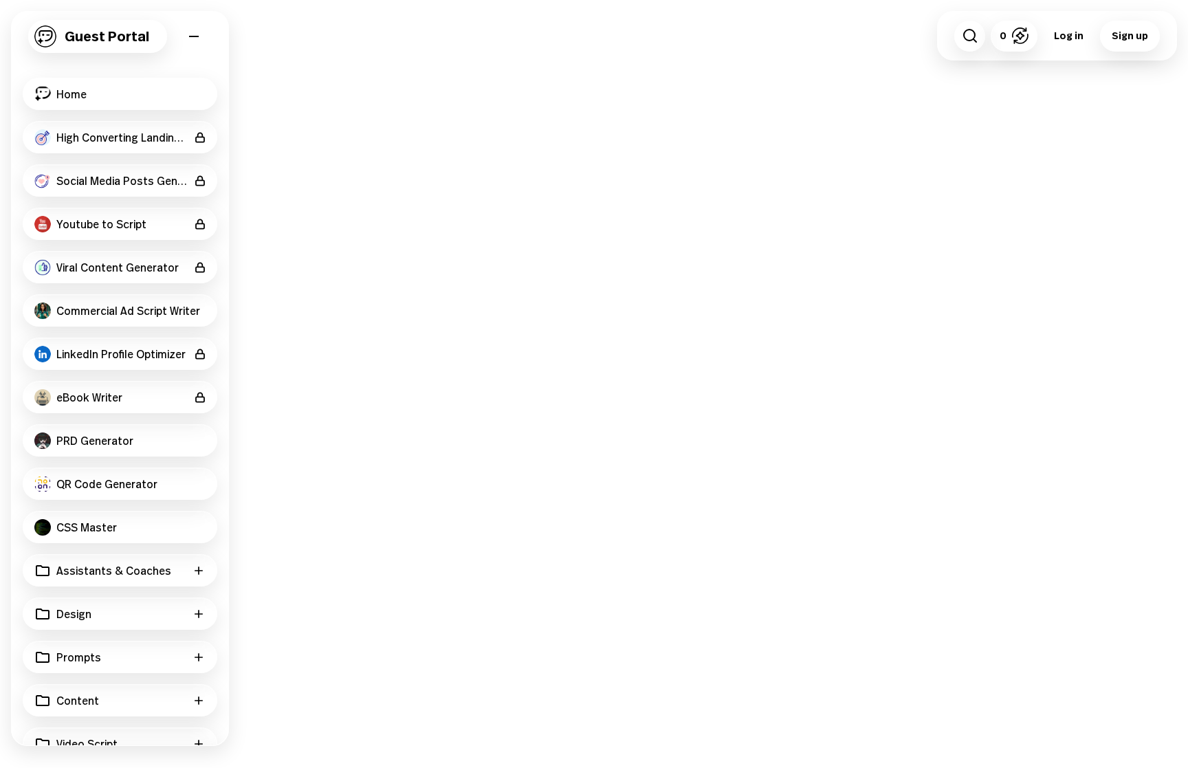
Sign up (1130, 35)
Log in (1069, 35)
